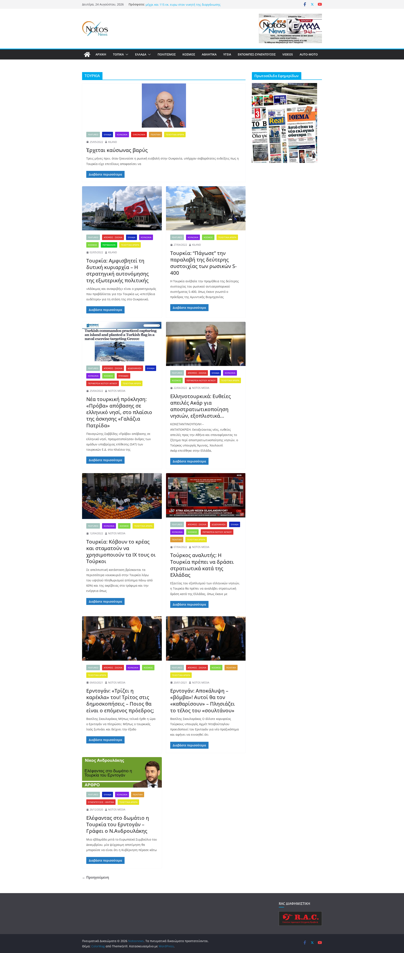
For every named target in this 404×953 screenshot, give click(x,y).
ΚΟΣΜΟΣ (188, 54)
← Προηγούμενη (95, 877)
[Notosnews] (87, 54)
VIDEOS (287, 54)
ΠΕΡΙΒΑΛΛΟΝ (109, 244)
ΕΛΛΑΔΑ (140, 54)
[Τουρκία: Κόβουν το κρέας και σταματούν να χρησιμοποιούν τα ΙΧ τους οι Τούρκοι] (122, 496)
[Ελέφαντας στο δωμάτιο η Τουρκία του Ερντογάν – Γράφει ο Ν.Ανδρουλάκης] (122, 772)
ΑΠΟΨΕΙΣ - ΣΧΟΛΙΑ (113, 237)
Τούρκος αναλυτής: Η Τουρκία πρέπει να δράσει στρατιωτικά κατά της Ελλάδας (202, 565)
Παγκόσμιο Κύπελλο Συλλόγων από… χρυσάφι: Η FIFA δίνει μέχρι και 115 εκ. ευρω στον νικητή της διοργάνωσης (187, 6)
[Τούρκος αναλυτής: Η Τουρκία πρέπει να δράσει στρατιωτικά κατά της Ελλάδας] (206, 495)
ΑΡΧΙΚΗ (101, 54)
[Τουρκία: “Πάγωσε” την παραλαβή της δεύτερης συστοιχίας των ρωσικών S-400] (206, 208)
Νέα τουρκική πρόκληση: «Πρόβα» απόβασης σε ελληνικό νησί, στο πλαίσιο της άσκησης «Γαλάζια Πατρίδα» (119, 412)
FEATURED (93, 134)
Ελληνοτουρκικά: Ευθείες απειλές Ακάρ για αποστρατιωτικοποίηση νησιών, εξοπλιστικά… (200, 406)
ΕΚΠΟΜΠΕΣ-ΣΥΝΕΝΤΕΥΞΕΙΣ (257, 54)
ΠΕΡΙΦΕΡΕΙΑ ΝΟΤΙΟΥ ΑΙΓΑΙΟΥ (102, 383)
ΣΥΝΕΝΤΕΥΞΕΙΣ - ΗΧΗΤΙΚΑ (101, 802)
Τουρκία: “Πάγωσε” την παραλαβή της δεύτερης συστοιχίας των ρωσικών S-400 (203, 262)
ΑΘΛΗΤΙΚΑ (209, 54)
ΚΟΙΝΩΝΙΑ (122, 134)
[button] (126, 54)
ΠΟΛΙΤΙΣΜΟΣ (167, 54)
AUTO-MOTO (309, 54)
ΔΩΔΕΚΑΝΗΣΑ (134, 368)
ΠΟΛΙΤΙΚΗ (155, 134)
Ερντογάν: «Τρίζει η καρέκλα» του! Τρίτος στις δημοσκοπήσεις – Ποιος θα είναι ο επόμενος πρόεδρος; (120, 700)
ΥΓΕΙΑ (227, 54)
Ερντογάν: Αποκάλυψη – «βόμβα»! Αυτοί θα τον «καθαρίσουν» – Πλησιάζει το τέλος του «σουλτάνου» (202, 700)
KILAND (112, 142)
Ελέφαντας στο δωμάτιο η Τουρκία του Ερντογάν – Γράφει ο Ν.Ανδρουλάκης (117, 824)
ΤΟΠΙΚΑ (118, 54)
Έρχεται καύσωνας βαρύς (117, 150)
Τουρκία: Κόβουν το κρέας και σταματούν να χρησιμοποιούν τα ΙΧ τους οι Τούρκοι (121, 551)
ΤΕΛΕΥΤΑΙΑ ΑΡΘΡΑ (175, 134)
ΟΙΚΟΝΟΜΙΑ (139, 134)
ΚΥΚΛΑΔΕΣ (123, 375)
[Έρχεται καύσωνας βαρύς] (164, 105)
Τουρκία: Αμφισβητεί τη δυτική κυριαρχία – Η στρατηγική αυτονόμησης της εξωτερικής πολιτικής (117, 270)
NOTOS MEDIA (116, 391)
